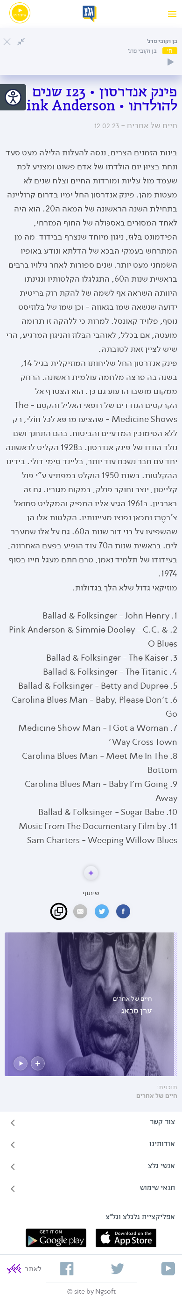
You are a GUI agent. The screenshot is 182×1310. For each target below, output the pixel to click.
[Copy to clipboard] (59, 911)
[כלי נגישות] (13, 97)
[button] (91, 873)
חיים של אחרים (156, 1096)
